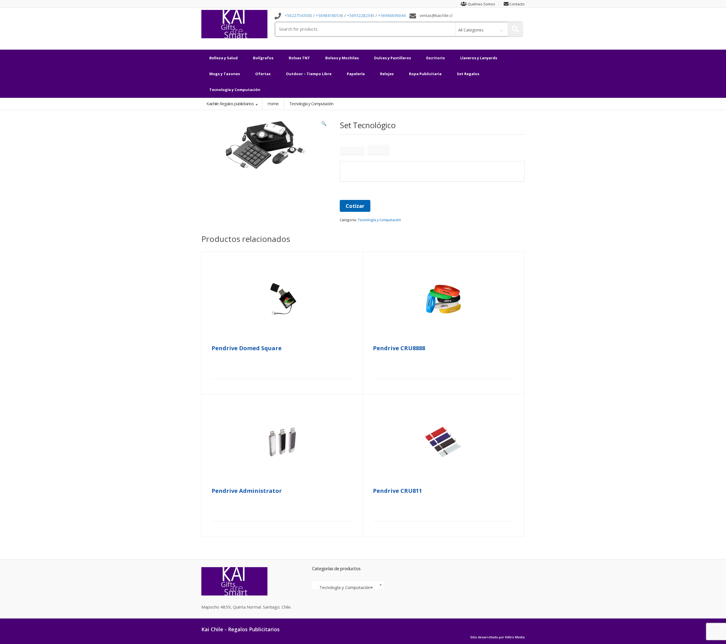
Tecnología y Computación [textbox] (346, 587)
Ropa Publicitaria (425, 73)
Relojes (387, 73)
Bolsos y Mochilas (342, 57)
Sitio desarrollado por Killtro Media (497, 637)
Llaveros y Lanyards (478, 57)
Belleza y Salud (223, 57)
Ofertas (263, 73)
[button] (324, 125)
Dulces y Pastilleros (392, 57)
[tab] (352, 151)
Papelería (356, 73)
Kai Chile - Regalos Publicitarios (240, 629)
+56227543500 (298, 15)
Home (272, 103)
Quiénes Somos (481, 4)
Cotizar (355, 205)
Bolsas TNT (299, 57)
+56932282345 (360, 15)
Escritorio (435, 57)
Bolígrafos (263, 57)
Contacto (516, 4)
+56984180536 (329, 15)
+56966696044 (392, 15)
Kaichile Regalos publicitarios (230, 103)
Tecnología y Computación (234, 89)
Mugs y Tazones (224, 73)
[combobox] (348, 585)
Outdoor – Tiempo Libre (309, 73)
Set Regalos (468, 73)
